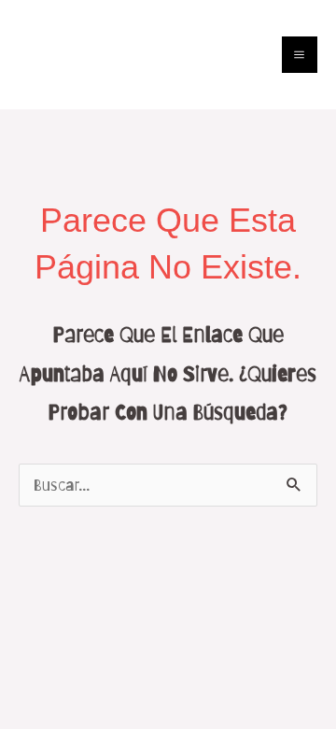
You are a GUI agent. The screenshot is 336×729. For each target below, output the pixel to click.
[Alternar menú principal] (300, 54)
